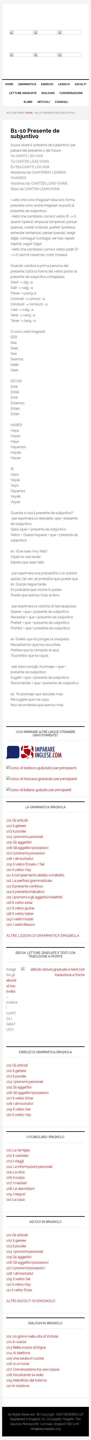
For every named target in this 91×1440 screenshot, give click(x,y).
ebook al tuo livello (11, 985)
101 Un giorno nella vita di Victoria (32, 1336)
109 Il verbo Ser (18, 1109)
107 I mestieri (16, 1183)
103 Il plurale (16, 831)
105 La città (15, 1172)
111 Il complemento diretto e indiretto (35, 875)
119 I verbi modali (19, 919)
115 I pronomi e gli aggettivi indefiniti (34, 897)
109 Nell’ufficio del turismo (26, 1380)
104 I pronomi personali (24, 837)
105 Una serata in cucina (25, 1358)
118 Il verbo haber (20, 914)
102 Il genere (16, 826)
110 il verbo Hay (18, 1284)
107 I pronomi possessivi (25, 853)
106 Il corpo (15, 1178)
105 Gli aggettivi (18, 842)
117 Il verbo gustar (20, 908)
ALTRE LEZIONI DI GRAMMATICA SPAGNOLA (42, 936)
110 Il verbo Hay (18, 870)
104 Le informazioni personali (29, 1167)
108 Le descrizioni (20, 1189)
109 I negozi (15, 1194)
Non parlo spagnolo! (45, 17)
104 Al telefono (18, 1353)
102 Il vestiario (17, 1156)
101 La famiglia (18, 1150)
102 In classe (16, 1342)
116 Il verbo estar (19, 903)
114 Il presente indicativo (25, 892)
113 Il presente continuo (24, 886)
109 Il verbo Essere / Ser (25, 864)
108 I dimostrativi (19, 859)
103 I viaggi (15, 1161)
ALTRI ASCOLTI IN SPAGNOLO (30, 1301)
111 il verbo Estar (19, 1290)
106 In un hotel (17, 1364)
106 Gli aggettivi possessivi (27, 848)
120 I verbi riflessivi (20, 925)
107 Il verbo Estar (19, 1098)
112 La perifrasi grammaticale (29, 881)
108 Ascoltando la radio (24, 1375)
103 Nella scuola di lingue (26, 1347)
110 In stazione (17, 1386)
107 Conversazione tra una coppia (32, 1369)
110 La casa (15, 1200)
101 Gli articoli (17, 820)
